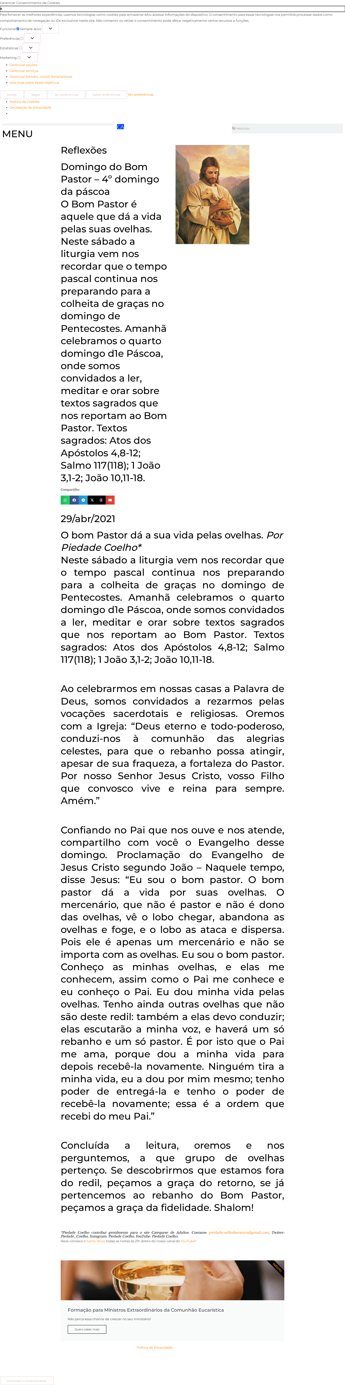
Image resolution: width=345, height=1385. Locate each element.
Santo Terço (95, 1241)
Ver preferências (66, 95)
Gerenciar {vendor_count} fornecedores (41, 77)
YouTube (188, 1241)
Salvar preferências (106, 95)
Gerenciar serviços (24, 71)
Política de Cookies (25, 102)
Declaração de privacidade (30, 107)
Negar (35, 95)
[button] (172, 9)
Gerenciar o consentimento (27, 1381)
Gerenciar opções (23, 65)
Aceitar (12, 95)
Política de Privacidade (154, 1348)
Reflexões (84, 150)
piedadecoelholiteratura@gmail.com (238, 1232)
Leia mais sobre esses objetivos (34, 83)
